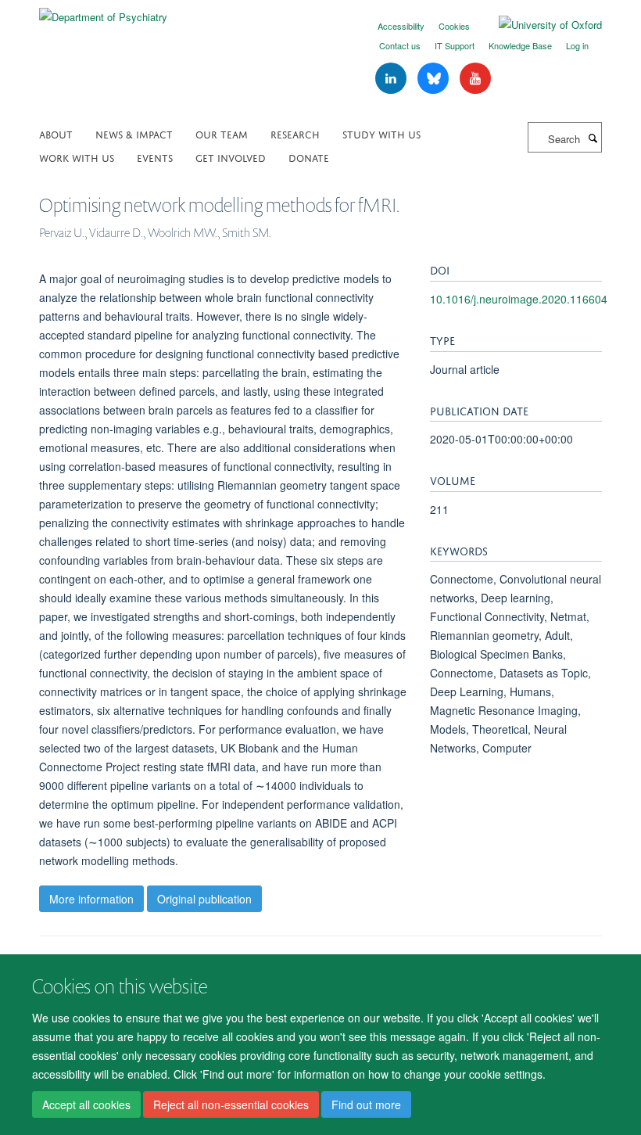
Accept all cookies (86, 1104)
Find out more (366, 1104)
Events (155, 156)
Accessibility (401, 26)
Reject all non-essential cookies (231, 1104)
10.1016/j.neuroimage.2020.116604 (518, 299)
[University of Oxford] (538, 25)
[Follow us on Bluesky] (434, 78)
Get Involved (230, 156)
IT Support (454, 45)
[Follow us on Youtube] (475, 78)
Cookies (454, 26)
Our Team (221, 133)
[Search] (592, 137)
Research (295, 133)
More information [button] (91, 899)
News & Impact (134, 133)
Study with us (381, 133)
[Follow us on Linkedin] (392, 78)
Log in (577, 45)
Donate (308, 156)
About (56, 133)
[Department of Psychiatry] (103, 11)
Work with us (76, 156)
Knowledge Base (520, 45)
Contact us (400, 45)
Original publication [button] (204, 899)
